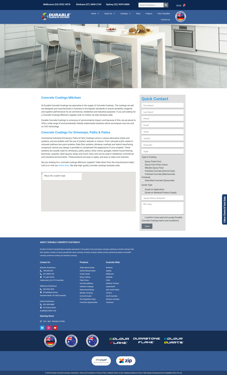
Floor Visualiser (164, 13)
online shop (63, 165)
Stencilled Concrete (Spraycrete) (159, 180)
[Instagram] (48, 328)
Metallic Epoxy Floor (154, 168)
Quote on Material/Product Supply (161, 192)
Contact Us (165, 20)
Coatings (124, 13)
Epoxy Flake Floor (153, 161)
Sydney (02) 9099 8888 (118, 4)
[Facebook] (42, 328)
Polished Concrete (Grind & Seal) (160, 171)
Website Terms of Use (115, 373)
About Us (108, 13)
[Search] (166, 5)
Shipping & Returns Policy (133, 373)
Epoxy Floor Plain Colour (156, 164)
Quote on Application (154, 189)
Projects (149, 13)
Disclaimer (75, 373)
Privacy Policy (102, 373)
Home (93, 13)
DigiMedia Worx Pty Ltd (173, 373)
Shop (138, 13)
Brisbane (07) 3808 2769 (88, 4)
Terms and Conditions (87, 373)
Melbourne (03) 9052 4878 (56, 4)
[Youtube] (55, 328)
